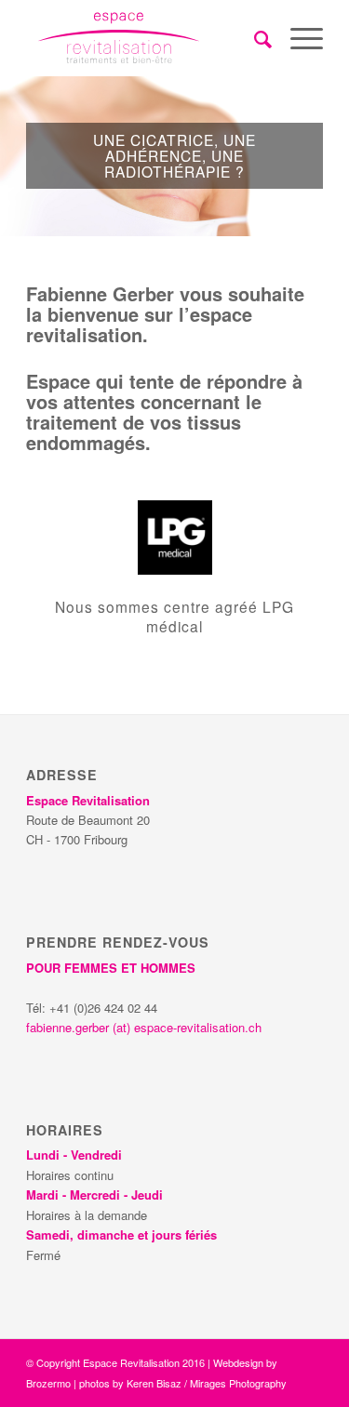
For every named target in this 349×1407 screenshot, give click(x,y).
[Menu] (297, 38)
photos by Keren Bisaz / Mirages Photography (183, 1382)
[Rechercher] (253, 38)
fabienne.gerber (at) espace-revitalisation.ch (144, 1027)
